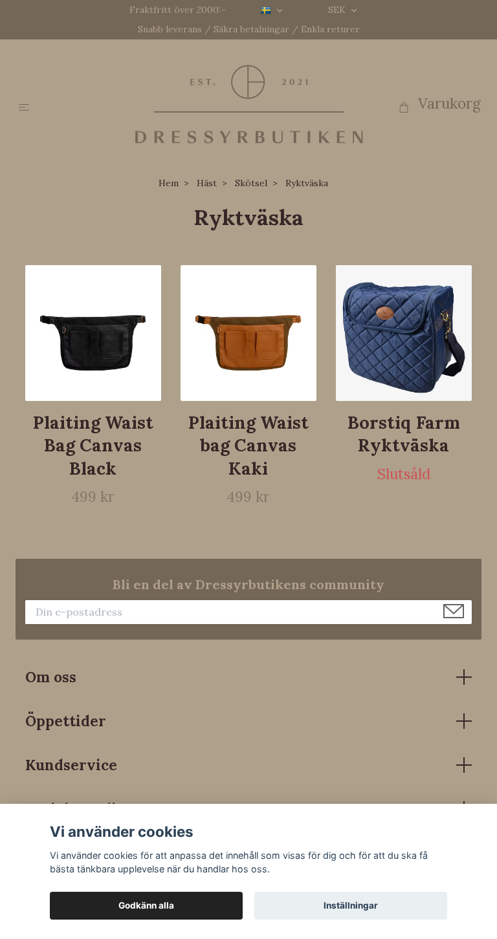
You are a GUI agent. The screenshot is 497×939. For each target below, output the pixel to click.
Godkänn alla (146, 905)
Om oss (50, 676)
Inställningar (351, 905)
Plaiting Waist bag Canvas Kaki (248, 445)
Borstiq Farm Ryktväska (404, 433)
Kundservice (71, 764)
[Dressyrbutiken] (249, 104)
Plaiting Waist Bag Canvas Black (93, 445)
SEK (338, 10)
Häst (207, 183)
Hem (169, 183)
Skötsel (251, 183)
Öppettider (65, 720)
